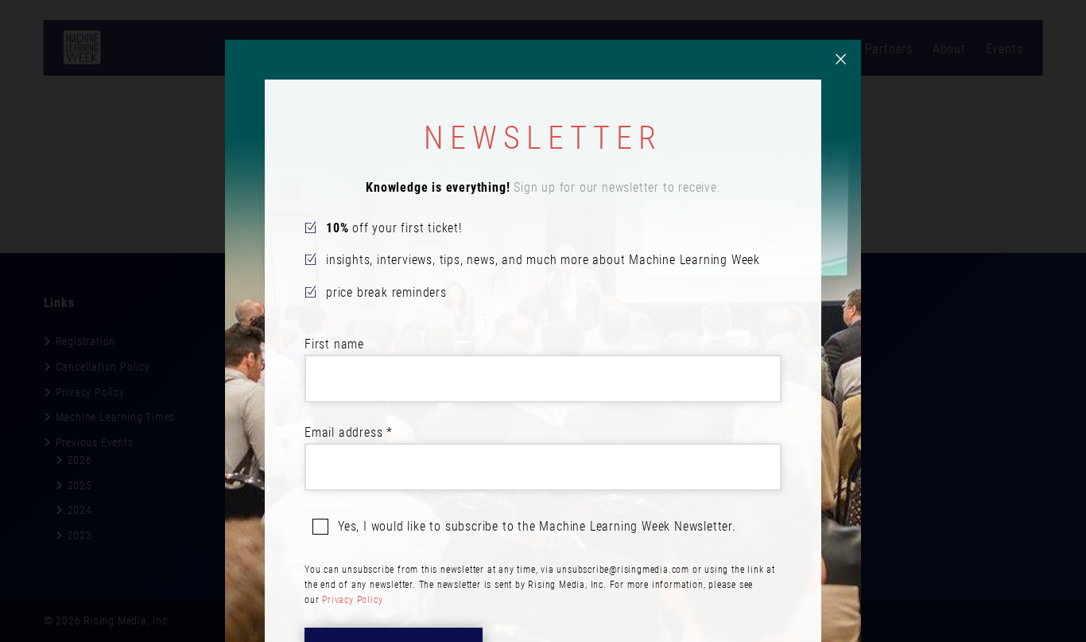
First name (334, 344)
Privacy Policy (352, 599)
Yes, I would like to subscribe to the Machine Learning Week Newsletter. (537, 526)
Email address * (348, 432)
